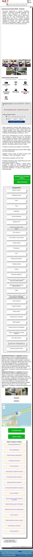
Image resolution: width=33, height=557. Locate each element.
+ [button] (3, 405)
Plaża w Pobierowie (14, 531)
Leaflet (22, 425)
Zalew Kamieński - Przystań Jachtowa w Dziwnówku (14, 499)
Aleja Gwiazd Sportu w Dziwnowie (14, 482)
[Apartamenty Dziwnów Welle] (5, 63)
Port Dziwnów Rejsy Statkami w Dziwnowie (14, 487)
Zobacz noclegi (16, 436)
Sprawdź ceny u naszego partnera (22, 177)
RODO (17, 555)
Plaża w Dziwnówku (14, 493)
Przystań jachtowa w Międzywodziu (14, 455)
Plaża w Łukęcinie (14, 515)
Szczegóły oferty (16, 430)
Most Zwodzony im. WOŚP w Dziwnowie (14, 471)
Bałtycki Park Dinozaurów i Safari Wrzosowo (14, 509)
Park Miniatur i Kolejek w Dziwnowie (14, 477)
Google (20, 551)
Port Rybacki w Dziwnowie (14, 460)
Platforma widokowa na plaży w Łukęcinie (14, 520)
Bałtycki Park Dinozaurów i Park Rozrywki (14, 504)
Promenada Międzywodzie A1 (14, 444)
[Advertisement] (16, 41)
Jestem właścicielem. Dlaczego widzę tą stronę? (10, 541)
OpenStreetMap (28, 425)
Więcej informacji (22, 182)
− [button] (3, 408)
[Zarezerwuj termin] (31, 7)
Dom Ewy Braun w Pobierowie (14, 525)
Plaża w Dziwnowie (14, 466)
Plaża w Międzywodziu (14, 449)
